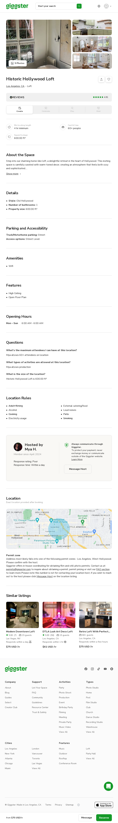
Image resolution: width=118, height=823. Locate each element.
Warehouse (91, 727)
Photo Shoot (65, 692)
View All (63, 732)
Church (89, 712)
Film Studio (91, 702)
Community (37, 697)
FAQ (34, 692)
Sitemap (70, 804)
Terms (48, 804)
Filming (62, 712)
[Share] (101, 79)
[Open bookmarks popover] (109, 79)
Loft (88, 748)
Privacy (58, 804)
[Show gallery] (38, 44)
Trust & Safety (39, 712)
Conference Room (68, 763)
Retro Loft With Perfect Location (93, 631)
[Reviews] (111, 668)
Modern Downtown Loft (20, 631)
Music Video (65, 727)
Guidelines (37, 702)
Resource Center (40, 707)
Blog (7, 692)
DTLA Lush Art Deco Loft (58, 631)
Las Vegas (37, 763)
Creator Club (11, 707)
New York (9, 753)
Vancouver (37, 753)
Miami (7, 768)
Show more (12, 173)
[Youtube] (105, 668)
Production (64, 697)
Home (89, 692)
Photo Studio (92, 687)
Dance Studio (92, 717)
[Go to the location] (22, 615)
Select (8, 702)
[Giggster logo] (16, 669)
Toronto (36, 758)
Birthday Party (66, 707)
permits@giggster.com (18, 569)
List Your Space (39, 687)
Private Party (65, 722)
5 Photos (19, 63)
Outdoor (63, 753)
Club (88, 707)
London (35, 748)
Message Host (78, 469)
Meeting (63, 717)
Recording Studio (94, 722)
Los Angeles (11, 748)
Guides (8, 697)
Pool (88, 697)
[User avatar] (106, 6)
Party (61, 687)
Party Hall (91, 753)
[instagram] (92, 668)
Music (62, 748)
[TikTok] (98, 668)
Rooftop (63, 758)
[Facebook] (86, 668)
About (8, 687)
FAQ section (103, 569)
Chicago (9, 763)
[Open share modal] (28, 606)
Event (62, 702)
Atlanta (8, 758)
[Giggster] (17, 6)
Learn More (77, 459)
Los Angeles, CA (15, 86)
